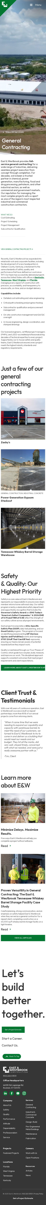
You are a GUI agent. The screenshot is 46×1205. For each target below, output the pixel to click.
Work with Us (31, 1153)
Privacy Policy (38, 1194)
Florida (6, 1166)
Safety (6, 1109)
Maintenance (31, 1134)
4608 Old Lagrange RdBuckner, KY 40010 (13, 1086)
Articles (29, 1170)
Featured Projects (11, 1153)
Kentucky (7, 1180)
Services (29, 1100)
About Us (7, 1105)
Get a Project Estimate (23, 1198)
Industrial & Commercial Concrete (31, 1115)
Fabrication (31, 1138)
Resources (30, 1166)
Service (6, 1137)
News (28, 1175)
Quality (6, 1114)
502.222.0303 (9, 1076)
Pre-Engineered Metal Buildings (33, 1127)
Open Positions (32, 1157)
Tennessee (8, 1175)
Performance (9, 1119)
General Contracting (31, 1106)
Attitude (6, 1123)
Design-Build (31, 1122)
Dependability (9, 1128)
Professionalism (10, 1132)
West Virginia (9, 1171)
